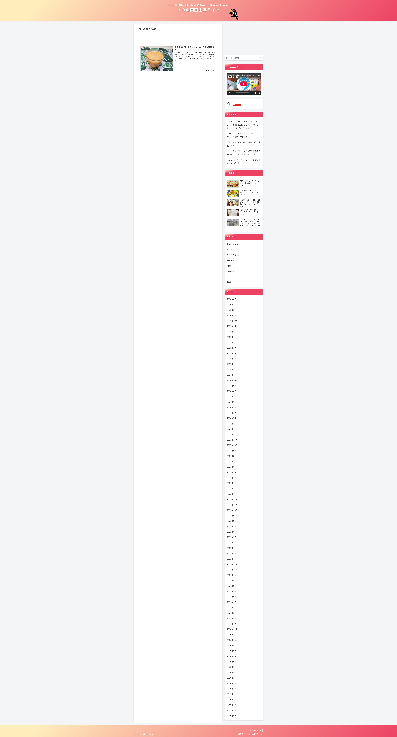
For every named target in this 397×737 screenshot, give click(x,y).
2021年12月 (232, 564)
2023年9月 (231, 450)
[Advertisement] (178, 37)
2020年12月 (232, 629)
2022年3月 (231, 548)
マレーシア (231, 249)
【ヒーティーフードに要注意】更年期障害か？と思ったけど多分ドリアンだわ (243, 153)
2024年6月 (231, 402)
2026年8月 (231, 299)
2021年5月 (231, 602)
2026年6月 (231, 310)
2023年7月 (231, 461)
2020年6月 (231, 661)
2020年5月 (231, 667)
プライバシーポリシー (254, 731)
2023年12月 (232, 434)
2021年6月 (231, 596)
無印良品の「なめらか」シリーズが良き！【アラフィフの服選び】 (243, 135)
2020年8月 (231, 651)
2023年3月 (231, 483)
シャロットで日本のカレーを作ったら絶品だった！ (243, 144)
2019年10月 (232, 705)
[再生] (229, 93)
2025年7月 (231, 337)
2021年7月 (231, 591)
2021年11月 (232, 569)
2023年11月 (232, 440)
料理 (229, 266)
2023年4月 (231, 477)
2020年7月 (231, 656)
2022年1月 (231, 559)
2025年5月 (231, 342)
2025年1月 (231, 364)
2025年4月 (231, 348)
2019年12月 (232, 694)
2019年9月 (231, 710)
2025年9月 (231, 326)
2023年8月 (231, 456)
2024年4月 (231, 413)
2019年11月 (232, 699)
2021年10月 (232, 575)
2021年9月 (231, 580)
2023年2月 (231, 488)
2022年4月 (231, 542)
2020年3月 (231, 678)
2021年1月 (231, 623)
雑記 (229, 282)
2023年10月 (232, 445)
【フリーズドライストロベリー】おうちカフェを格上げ (243, 162)
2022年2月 (231, 553)
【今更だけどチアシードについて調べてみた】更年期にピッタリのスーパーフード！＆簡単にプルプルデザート (243, 124)
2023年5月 (231, 472)
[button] (261, 58)
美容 (229, 276)
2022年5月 (231, 537)
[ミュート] (255, 93)
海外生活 (230, 271)
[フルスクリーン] (259, 93)
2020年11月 (232, 634)
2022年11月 (232, 505)
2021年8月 (231, 586)
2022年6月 (231, 532)
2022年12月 (232, 499)
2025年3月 (231, 353)
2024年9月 (231, 385)
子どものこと (232, 260)
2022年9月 (231, 515)
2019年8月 (231, 715)
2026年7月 (231, 304)
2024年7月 (231, 396)
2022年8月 (231, 521)
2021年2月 (231, 618)
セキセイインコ (233, 244)
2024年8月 (231, 391)
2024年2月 (231, 423)
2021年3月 (231, 613)
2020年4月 (231, 672)
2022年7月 (231, 526)
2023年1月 (231, 494)
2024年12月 (232, 369)
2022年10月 (232, 510)
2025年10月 (232, 321)
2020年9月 (231, 645)
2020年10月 (232, 640)
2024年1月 (231, 429)
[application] (244, 84)
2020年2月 (231, 683)
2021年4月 (231, 607)
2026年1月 (231, 315)
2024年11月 (232, 375)
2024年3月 (231, 418)
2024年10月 (232, 380)
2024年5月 (231, 407)
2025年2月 (231, 358)
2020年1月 (231, 688)
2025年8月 (231, 331)
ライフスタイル (233, 255)
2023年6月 (231, 467)
